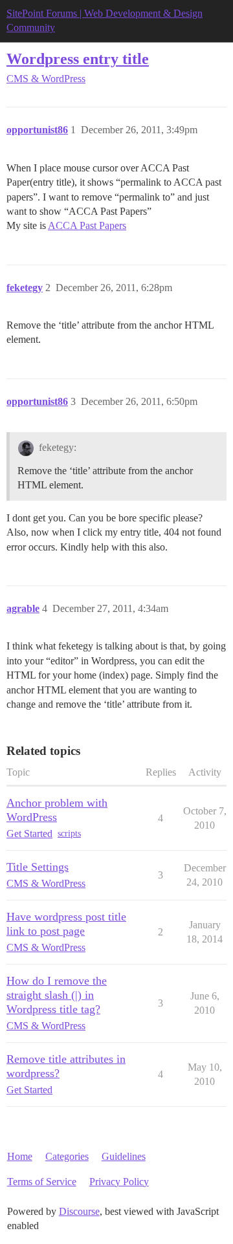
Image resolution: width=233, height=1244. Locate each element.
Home (19, 1156)
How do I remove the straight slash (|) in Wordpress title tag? (56, 995)
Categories (67, 1156)
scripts (69, 833)
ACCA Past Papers (87, 225)
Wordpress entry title (77, 58)
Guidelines (124, 1156)
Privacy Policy (119, 1181)
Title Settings (37, 866)
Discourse (79, 1211)
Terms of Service (41, 1181)
